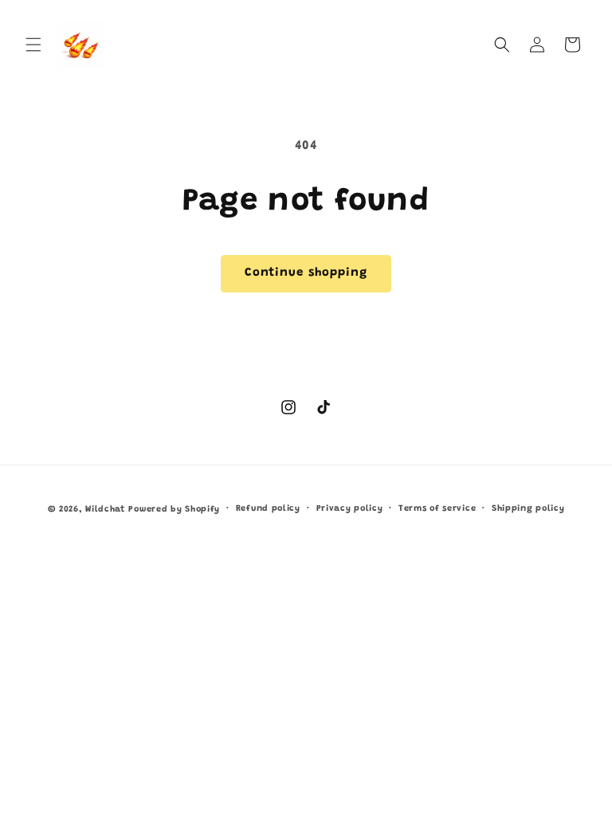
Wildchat (105, 509)
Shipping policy (528, 508)
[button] (33, 44)
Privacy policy (349, 508)
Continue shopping (306, 273)
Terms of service (437, 508)
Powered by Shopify (174, 509)
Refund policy (268, 508)
